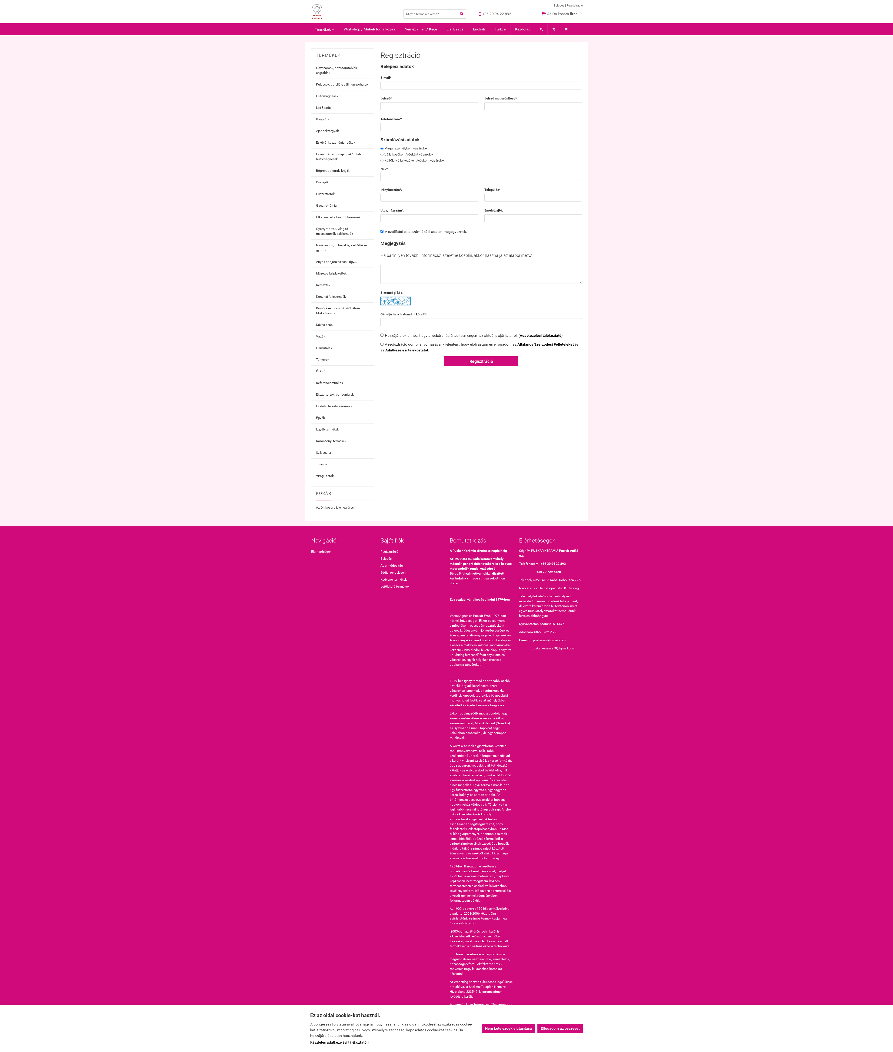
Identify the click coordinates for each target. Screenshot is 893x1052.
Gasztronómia (326, 205)
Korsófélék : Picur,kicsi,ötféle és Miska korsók (338, 310)
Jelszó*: (386, 98)
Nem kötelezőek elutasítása (508, 1028)
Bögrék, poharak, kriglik (333, 170)
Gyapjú (322, 119)
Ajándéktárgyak (327, 131)
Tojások (321, 464)
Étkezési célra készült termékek (338, 217)
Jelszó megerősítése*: (501, 98)
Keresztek (323, 285)
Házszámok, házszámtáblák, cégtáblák (337, 70)
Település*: (492, 190)
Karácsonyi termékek (331, 441)
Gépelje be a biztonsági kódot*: (403, 314)
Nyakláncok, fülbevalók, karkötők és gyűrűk (341, 247)
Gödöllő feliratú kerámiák (334, 406)
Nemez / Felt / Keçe (421, 29)
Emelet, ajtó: (493, 210)
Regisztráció (574, 5)
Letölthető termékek (394, 586)
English (479, 29)
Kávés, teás (324, 325)
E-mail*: (386, 77)
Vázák (320, 336)
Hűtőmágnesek (328, 96)
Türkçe (500, 29)
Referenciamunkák (329, 383)
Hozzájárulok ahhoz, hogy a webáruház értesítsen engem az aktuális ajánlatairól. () (474, 335)
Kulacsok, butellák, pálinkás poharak (342, 84)
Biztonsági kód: (391, 292)
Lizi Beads (454, 29)
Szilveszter (323, 452)
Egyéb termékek (327, 429)
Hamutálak (324, 348)
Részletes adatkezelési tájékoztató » (339, 1042)
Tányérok (322, 359)
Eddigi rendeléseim (393, 572)
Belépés (559, 5)
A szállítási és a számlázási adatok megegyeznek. (426, 231)
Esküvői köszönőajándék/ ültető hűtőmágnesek (339, 156)
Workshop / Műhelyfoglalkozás (369, 29)
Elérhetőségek (321, 551)
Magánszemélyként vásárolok (405, 148)
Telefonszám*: (391, 119)
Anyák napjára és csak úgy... (336, 262)
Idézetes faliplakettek (331, 273)
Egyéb (320, 418)
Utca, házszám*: (392, 210)
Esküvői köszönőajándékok (335, 142)
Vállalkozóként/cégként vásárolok (408, 154)
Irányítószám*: (391, 190)
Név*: (384, 169)
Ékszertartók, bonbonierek (335, 394)
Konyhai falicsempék (331, 296)
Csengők (322, 182)
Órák (321, 371)
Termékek (324, 29)
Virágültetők (325, 476)
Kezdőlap (522, 29)
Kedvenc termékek (393, 579)
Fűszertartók (325, 194)
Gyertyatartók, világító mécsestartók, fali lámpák (334, 231)
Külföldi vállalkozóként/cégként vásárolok (414, 160)
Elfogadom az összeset (560, 1028)
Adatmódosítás (391, 565)
